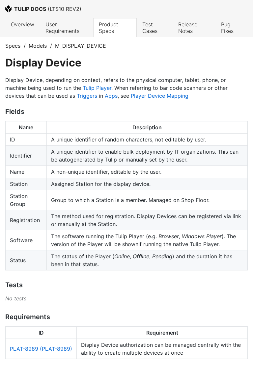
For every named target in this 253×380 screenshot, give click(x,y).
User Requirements (62, 27)
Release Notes (188, 27)
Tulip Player (97, 88)
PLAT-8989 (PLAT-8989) (41, 348)
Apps (111, 95)
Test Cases (149, 27)
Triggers (87, 95)
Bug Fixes (227, 27)
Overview (22, 24)
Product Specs (109, 27)
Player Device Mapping (159, 95)
